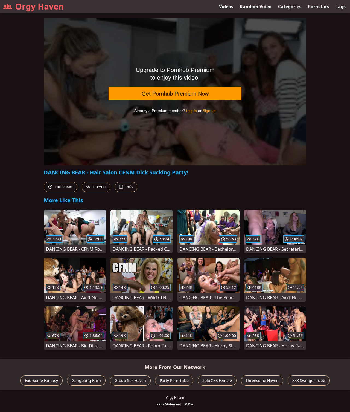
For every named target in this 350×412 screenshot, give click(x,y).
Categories (289, 7)
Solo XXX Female (217, 380)
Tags (341, 7)
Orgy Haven (39, 6)
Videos (226, 7)
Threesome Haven (262, 380)
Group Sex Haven (130, 380)
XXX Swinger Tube (308, 380)
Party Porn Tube (174, 380)
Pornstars (318, 7)
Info (128, 186)
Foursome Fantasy (41, 380)
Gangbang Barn (86, 380)
